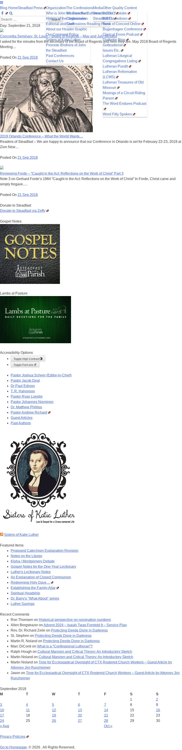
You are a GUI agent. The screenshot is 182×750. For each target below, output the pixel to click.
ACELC (109, 13)
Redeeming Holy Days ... (30, 582)
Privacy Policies (12, 736)
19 (54, 715)
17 (2, 715)
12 (54, 710)
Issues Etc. (111, 50)
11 (28, 710)
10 (2, 710)
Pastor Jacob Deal (25, 380)
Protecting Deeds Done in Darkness (79, 630)
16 (158, 710)
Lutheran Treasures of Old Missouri (123, 84)
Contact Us (54, 61)
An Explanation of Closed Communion (41, 577)
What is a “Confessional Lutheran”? (65, 646)
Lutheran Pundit (115, 66)
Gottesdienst (113, 45)
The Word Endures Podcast (124, 103)
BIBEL (108, 18)
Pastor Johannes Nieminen (32, 402)
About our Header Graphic (66, 29)
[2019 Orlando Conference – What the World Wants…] (46, 131)
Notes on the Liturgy (26, 556)
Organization (56, 8)
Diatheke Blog (114, 40)
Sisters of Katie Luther (63, 40)
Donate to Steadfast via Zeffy (22, 211)
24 (2, 721)
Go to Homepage (13, 747)
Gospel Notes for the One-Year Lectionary (43, 566)
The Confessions (79, 8)
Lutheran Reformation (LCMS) (120, 74)
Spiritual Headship (25, 593)
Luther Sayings (22, 604)
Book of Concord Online (121, 24)
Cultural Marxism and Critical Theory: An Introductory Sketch (85, 651)
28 (106, 721)
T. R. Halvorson (23, 391)
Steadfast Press (30, 8)
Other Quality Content (120, 8)
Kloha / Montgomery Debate (33, 561)
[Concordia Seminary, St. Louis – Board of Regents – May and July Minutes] (2, 31)
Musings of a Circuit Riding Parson (124, 95)
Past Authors (21, 423)
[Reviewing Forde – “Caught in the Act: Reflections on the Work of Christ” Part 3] (2, 168)
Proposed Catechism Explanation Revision (44, 550)
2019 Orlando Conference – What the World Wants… (41, 136)
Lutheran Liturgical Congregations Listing (120, 58)
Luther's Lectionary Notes (31, 572)
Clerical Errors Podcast (121, 34)
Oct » (108, 726)
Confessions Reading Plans (88, 24)
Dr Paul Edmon (23, 386)
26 (54, 721)
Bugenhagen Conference (122, 29)
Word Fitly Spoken (117, 114)
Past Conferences (60, 56)
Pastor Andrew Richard (29, 412)
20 (80, 715)
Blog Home (9, 8)
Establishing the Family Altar (33, 588)
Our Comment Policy (62, 34)
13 (80, 710)
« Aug (4, 726)
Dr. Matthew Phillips (26, 407)
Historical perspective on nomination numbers (75, 620)
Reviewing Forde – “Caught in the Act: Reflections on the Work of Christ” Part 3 (61, 173)
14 (106, 710)
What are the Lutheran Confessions (83, 15)
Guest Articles (21, 418)
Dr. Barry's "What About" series (35, 598)
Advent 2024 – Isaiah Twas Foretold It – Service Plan (85, 625)
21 (106, 715)
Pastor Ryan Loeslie (27, 396)
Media (98, 8)
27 (80, 721)
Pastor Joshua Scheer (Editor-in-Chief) (41, 375)
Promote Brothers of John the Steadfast (66, 47)
